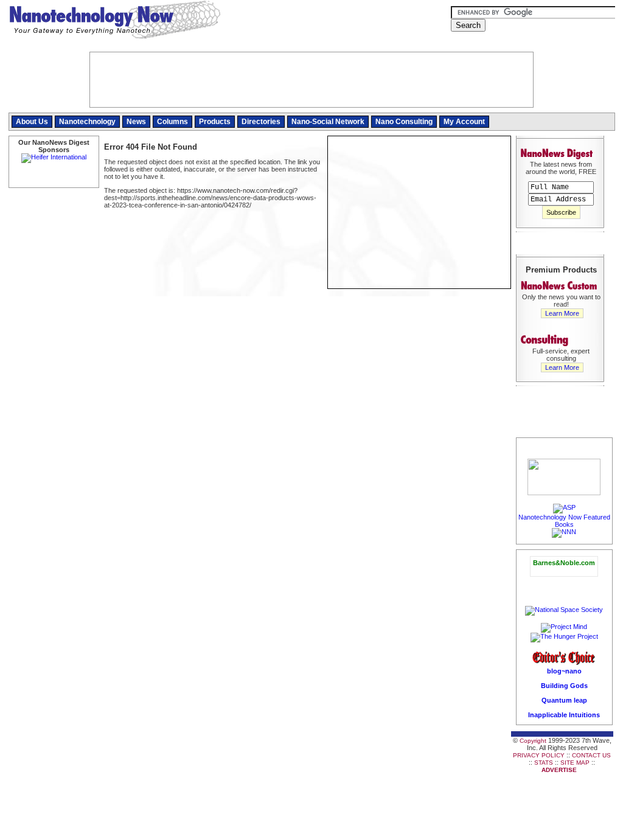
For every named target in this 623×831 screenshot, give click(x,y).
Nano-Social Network (327, 121)
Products (215, 121)
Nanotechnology (87, 121)
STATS (543, 762)
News (136, 121)
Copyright (533, 740)
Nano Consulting (404, 121)
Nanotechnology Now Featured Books (564, 520)
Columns (172, 121)
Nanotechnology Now (115, 21)
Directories (261, 121)
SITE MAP (575, 762)
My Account (464, 121)
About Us (32, 121)
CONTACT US (591, 755)
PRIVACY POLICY (539, 755)
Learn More (562, 313)
